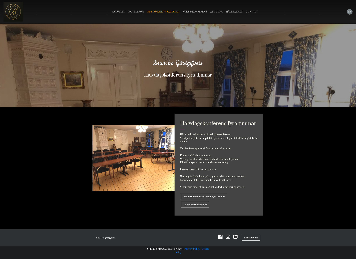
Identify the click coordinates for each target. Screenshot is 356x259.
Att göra (216, 11)
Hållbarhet (234, 11)
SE (349, 12)
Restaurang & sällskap (163, 11)
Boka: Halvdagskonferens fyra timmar (204, 196)
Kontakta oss (251, 237)
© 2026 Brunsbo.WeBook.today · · (165, 248)
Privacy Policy (192, 248)
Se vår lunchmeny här (195, 204)
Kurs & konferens (195, 11)
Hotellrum (136, 11)
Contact (252, 11)
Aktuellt (118, 11)
